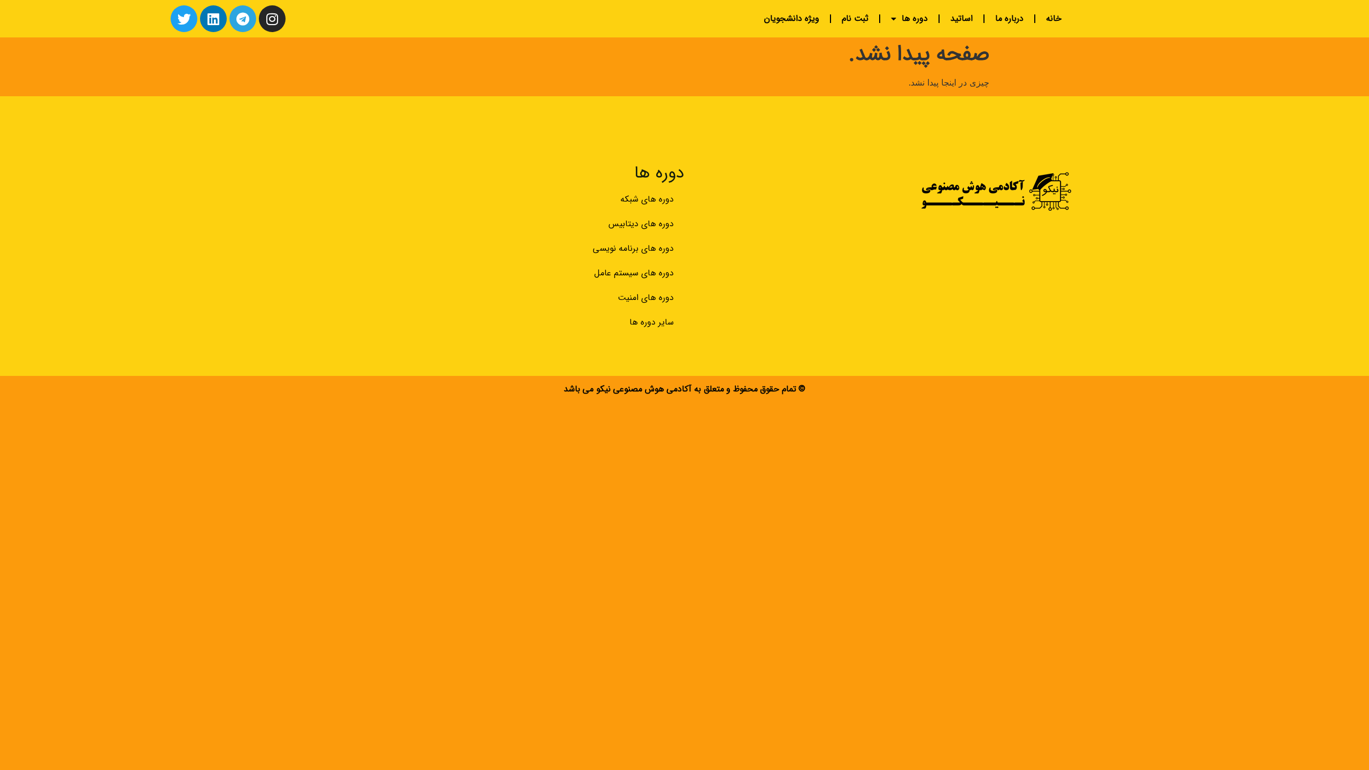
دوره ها (915, 18)
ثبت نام (855, 18)
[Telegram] (242, 18)
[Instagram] (272, 18)
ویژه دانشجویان (791, 18)
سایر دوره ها (651, 322)
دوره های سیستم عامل (634, 273)
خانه (1054, 18)
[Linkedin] (213, 18)
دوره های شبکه (647, 199)
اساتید (961, 18)
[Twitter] (184, 18)
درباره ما (1009, 18)
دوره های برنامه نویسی (633, 248)
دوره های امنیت (646, 297)
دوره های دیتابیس (641, 223)
